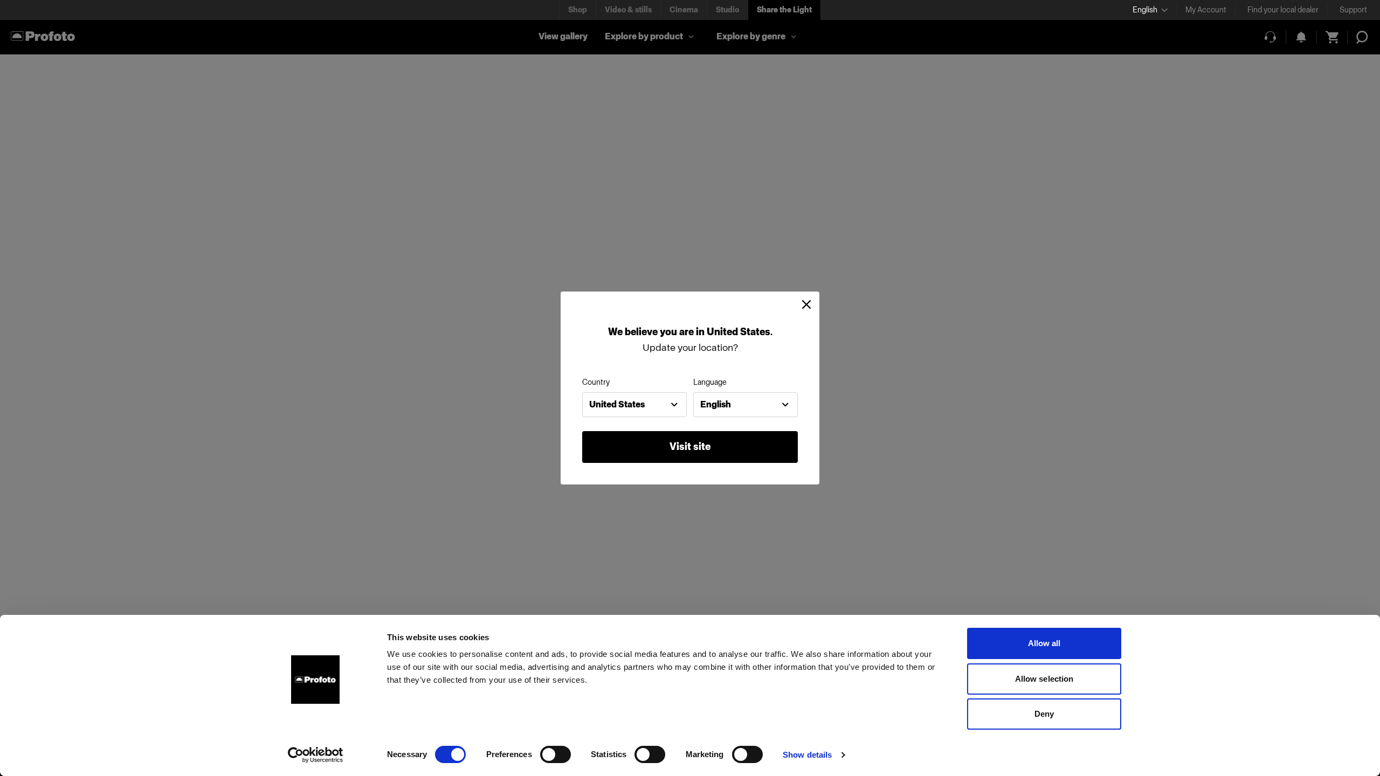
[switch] (555, 754)
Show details (807, 754)
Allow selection (1044, 678)
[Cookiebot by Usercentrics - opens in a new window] (315, 755)
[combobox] (634, 404)
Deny (1044, 713)
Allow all (1044, 643)
